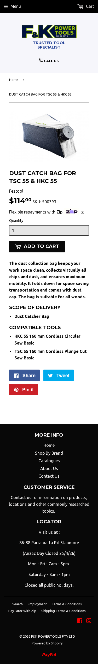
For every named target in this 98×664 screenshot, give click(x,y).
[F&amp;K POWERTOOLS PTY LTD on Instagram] (88, 621)
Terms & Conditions (67, 604)
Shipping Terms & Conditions (63, 611)
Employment (37, 604)
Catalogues (49, 460)
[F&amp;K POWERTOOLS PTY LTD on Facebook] (80, 621)
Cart (89, 6)
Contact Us (49, 476)
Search (17, 604)
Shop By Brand (49, 453)
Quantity (16, 220)
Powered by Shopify (47, 643)
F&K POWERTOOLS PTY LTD (53, 636)
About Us (49, 468)
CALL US (51, 61)
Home (13, 79)
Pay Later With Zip (22, 611)
